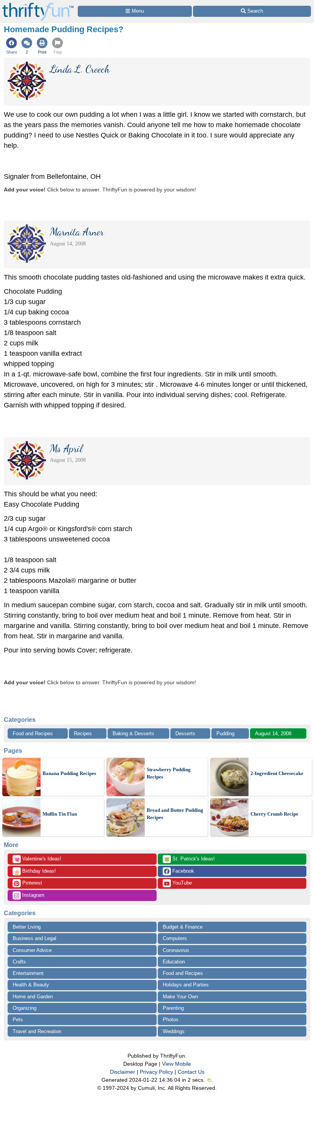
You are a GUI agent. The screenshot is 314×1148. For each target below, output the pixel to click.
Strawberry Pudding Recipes (169, 773)
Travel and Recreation (37, 1031)
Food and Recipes (33, 733)
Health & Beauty (31, 985)
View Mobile (176, 1064)
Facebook (182, 871)
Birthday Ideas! (35, 871)
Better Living (27, 927)
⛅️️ (209, 1080)
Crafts (19, 962)
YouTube (181, 883)
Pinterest (31, 883)
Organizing (24, 1008)
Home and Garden (33, 996)
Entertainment (28, 973)
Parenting (173, 1008)
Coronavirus (176, 950)
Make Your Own (180, 996)
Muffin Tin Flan (60, 814)
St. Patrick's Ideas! (189, 859)
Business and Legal (34, 938)
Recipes (83, 733)
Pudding (225, 733)
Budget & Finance (183, 927)
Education (174, 962)
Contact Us (191, 1072)
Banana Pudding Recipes (69, 773)
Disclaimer (122, 1072)
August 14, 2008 (273, 733)
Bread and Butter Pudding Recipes (175, 814)
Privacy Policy (156, 1072)
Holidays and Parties (186, 985)
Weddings (174, 1031)
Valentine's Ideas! (37, 859)
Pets (18, 1019)
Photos (170, 1019)
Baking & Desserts (133, 733)
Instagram (32, 895)
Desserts (185, 733)
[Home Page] (38, 4)
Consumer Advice (32, 950)
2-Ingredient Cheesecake (276, 773)
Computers (175, 938)
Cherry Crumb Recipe (274, 814)
